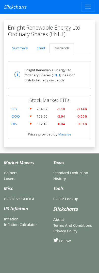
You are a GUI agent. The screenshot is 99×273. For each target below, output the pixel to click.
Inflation (11, 218)
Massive (64, 134)
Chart (41, 48)
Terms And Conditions (72, 225)
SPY (14, 109)
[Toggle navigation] (88, 7)
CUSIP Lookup (65, 198)
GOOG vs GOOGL (19, 198)
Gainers (10, 172)
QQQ (15, 116)
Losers (9, 178)
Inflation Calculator (20, 224)
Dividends (62, 48)
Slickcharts (15, 7)
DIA (14, 124)
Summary (20, 48)
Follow (64, 240)
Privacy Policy (65, 230)
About (58, 219)
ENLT (56, 75)
